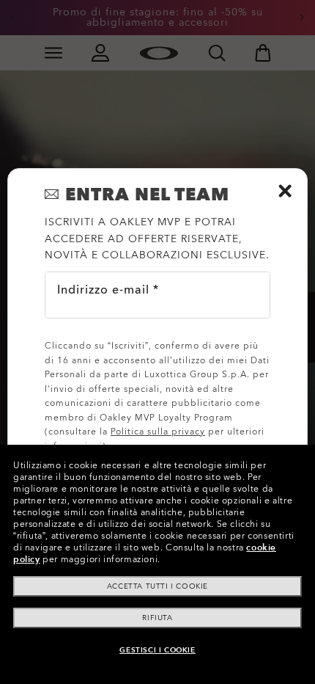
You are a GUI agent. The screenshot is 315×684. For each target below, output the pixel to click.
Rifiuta (157, 618)
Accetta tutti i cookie (157, 586)
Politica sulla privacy (158, 431)
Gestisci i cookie (157, 650)
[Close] (285, 190)
